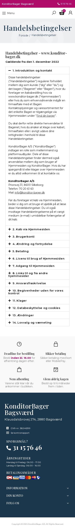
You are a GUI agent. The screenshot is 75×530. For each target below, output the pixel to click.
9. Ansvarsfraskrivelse (29, 283)
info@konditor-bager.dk (30, 192)
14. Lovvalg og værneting (32, 322)
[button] (64, 4)
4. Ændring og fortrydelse (33, 244)
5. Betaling (21, 251)
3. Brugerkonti (24, 236)
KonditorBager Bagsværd (17, 3)
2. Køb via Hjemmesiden (31, 229)
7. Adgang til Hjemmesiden (34, 266)
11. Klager (20, 300)
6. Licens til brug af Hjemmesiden (38, 258)
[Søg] (54, 12)
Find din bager (46, 115)
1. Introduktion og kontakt (32, 70)
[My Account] (70, 13)
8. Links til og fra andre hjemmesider (28, 274)
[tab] (37, 70)
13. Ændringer (23, 315)
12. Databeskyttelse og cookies (36, 308)
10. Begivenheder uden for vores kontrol (35, 292)
